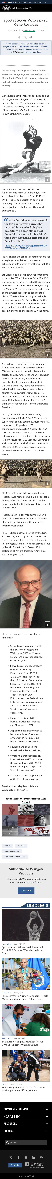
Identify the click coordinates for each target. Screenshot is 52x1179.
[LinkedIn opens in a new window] (34, 1157)
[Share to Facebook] (19, 38)
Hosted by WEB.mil (26, 1176)
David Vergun (29, 30)
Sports (7, 846)
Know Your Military (12, 851)
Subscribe (26, 890)
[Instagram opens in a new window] (26, 1157)
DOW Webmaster (18, 52)
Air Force (21, 846)
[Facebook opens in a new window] (18, 1157)
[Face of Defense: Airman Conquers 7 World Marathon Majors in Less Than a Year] (26, 979)
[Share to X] (25, 38)
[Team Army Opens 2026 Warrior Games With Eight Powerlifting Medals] (26, 1071)
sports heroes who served (15, 856)
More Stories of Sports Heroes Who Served (26, 800)
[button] (48, 8)
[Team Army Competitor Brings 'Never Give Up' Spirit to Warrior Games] (26, 1025)
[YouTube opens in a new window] (41, 1157)
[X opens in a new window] (11, 1157)
